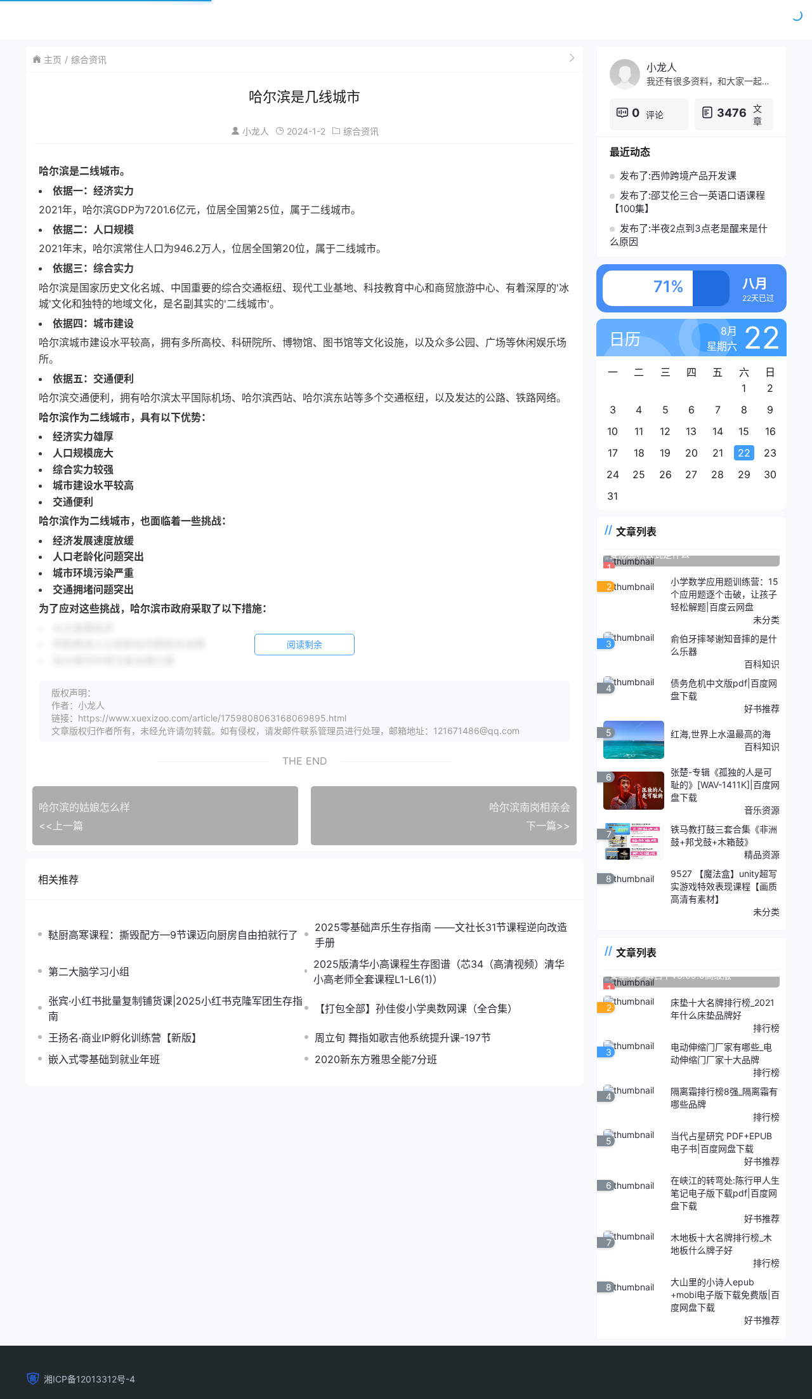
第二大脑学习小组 (88, 971)
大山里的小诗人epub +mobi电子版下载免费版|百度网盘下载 (725, 1294)
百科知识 (762, 664)
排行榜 (766, 1027)
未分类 (766, 619)
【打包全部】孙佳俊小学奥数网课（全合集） (416, 1008)
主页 (53, 59)
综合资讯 (89, 59)
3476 (732, 112)
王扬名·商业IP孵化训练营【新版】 (125, 1037)
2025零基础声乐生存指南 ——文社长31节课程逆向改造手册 (441, 935)
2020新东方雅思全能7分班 (376, 1059)
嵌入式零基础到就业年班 (104, 1059)
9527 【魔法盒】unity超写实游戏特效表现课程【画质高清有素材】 (724, 886)
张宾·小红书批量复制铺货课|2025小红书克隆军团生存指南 (175, 1008)
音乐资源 (762, 810)
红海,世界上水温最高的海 (721, 733)
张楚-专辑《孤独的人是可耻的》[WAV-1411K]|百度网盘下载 (725, 784)
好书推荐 (762, 708)
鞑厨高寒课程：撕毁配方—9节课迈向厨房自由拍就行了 (173, 934)
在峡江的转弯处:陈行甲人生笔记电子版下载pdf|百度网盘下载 (725, 1193)
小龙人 (255, 131)
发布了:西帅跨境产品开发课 (678, 176)
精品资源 (762, 854)
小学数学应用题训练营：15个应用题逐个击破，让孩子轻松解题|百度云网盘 (724, 594)
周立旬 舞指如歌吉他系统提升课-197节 (403, 1037)
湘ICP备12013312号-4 (89, 1379)
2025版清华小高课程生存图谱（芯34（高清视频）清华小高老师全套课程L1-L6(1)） (439, 972)
